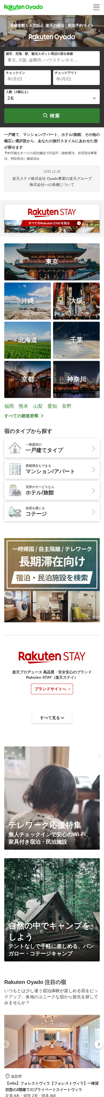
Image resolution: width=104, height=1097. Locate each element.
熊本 (23, 406)
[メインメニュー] (96, 7)
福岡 (9, 406)
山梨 (38, 406)
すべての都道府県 (21, 416)
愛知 (52, 406)
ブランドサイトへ (50, 689)
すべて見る (50, 1042)
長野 (66, 406)
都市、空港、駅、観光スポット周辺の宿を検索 (39, 53)
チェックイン (15, 72)
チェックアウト (66, 72)
